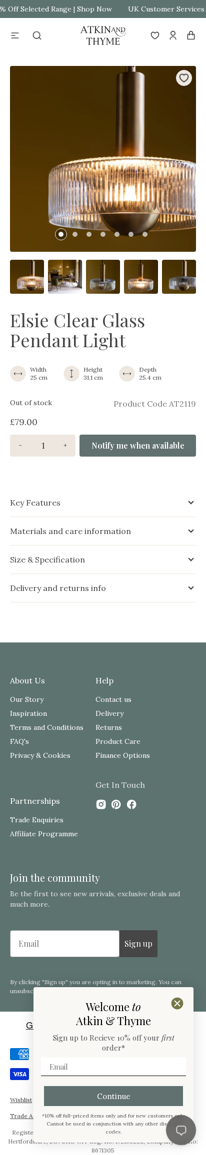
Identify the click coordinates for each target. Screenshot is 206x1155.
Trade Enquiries (37, 819)
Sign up (138, 943)
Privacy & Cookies (40, 755)
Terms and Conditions (47, 727)
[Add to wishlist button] (184, 78)
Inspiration (28, 713)
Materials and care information (70, 531)
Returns (109, 727)
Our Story (27, 699)
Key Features (35, 503)
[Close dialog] (177, 1003)
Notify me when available (138, 445)
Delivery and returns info (58, 588)
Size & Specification (47, 560)
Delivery (110, 713)
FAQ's (19, 741)
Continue (113, 1096)
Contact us (114, 699)
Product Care (118, 741)
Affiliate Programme (44, 833)
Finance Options (123, 755)
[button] (15, 35)
